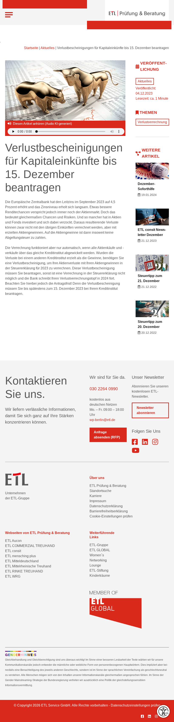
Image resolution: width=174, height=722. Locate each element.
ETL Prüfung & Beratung (108, 485)
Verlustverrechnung (152, 122)
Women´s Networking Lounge (98, 560)
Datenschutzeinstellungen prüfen (135, 705)
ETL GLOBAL (100, 550)
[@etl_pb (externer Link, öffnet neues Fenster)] (135, 450)
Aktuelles (48, 48)
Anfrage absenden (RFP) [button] (107, 434)
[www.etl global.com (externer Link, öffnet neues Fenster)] (116, 609)
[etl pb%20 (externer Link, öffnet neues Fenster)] (145, 442)
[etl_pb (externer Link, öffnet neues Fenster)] (155, 442)
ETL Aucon (13, 541)
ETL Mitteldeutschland (22, 561)
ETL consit (13, 551)
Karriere (96, 496)
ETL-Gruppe (99, 545)
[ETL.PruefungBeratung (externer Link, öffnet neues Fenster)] (135, 442)
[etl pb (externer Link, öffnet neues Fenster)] (151, 716)
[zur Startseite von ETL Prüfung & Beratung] (137, 13)
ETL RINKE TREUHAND (24, 571)
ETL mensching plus (20, 556)
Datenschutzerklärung (106, 506)
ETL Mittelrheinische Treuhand (28, 566)
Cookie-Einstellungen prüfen (111, 516)
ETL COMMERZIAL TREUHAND (30, 546)
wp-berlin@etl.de (102, 420)
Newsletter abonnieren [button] (146, 410)
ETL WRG (12, 576)
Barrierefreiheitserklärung (109, 511)
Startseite (31, 48)
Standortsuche (100, 491)
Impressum (98, 501)
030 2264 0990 (104, 388)
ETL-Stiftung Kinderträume (100, 573)
